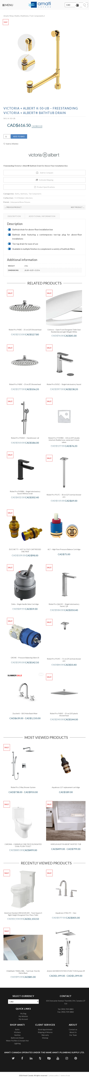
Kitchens (17, 1032)
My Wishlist (23, 1016)
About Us (73, 1032)
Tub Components (37, 16)
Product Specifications (46, 187)
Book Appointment (45, 1029)
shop (12, 16)
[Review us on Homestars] (49, 1058)
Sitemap (45, 1038)
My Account (23, 1019)
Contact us (73, 1029)
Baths (17, 16)
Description (14, 216)
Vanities (17, 1035)
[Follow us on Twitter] (13, 1058)
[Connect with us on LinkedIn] (31, 1058)
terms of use (65, 1075)
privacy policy (54, 1075)
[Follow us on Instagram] (66, 1058)
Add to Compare (46, 173)
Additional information (42, 216)
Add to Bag (19, 136)
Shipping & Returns (45, 1032)
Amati (5, 16)
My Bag (23, 1013)
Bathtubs (25, 16)
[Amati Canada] (39, 5)
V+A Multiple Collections (23, 198)
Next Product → (77, 207)
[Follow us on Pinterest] (75, 1058)
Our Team (73, 1035)
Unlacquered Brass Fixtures (20, 202)
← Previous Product (13, 207)
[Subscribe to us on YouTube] (57, 1058)
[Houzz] (40, 1058)
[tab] (14, 216)
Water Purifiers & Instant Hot (17, 1041)
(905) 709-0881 (67, 1009)
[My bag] (77, 5)
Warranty (45, 1035)
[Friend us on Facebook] (22, 1058)
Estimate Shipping (46, 180)
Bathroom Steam (17, 1038)
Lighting (17, 1043)
